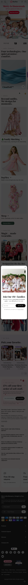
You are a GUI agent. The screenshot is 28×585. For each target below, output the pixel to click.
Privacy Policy (21, 309)
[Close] (25, 267)
